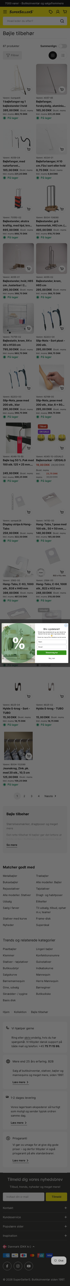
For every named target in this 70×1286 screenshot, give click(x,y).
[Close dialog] (66, 625)
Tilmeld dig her (52, 652)
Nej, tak (52, 658)
